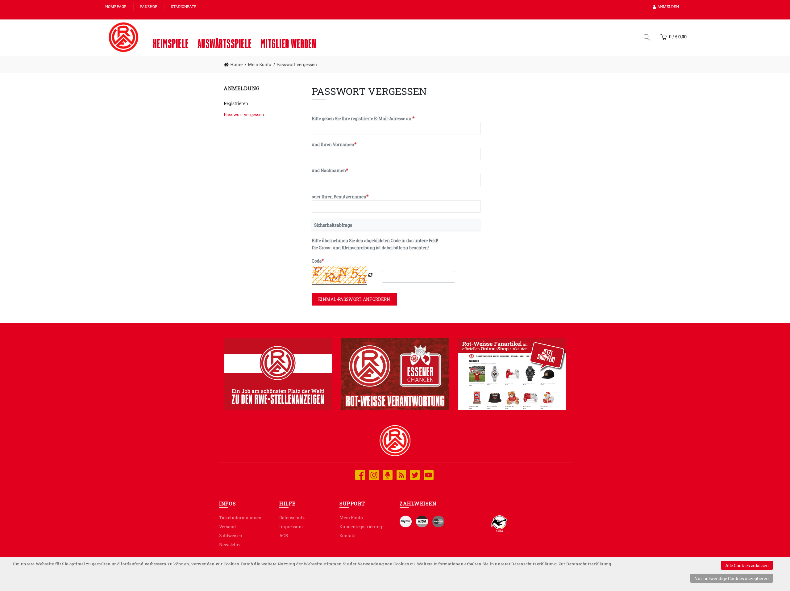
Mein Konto (351, 518)
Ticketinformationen (240, 518)
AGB (283, 535)
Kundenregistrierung (360, 527)
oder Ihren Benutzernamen (339, 197)
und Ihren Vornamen (333, 144)
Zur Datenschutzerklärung (585, 563)
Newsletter (230, 544)
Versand (227, 527)
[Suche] (647, 38)
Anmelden (668, 6)
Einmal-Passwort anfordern (354, 299)
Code (317, 261)
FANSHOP (148, 6)
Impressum (291, 527)
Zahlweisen (230, 535)
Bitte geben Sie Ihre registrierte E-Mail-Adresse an (362, 118)
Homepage (116, 6)
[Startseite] (123, 37)
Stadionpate (184, 6)
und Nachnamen (329, 170)
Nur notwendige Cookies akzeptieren (731, 578)
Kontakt (347, 535)
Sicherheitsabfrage (333, 225)
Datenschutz (292, 518)
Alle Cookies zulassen (747, 565)
